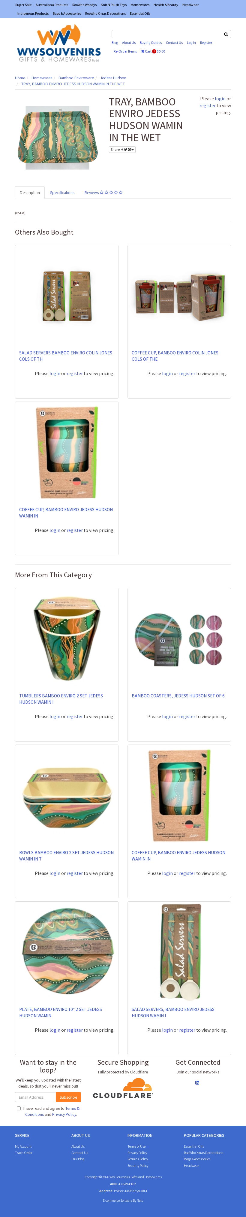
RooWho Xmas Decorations (105, 13)
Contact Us (174, 42)
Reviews (92, 192)
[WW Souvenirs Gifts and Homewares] (59, 42)
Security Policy (138, 1165)
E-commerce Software (117, 1200)
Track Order (23, 1152)
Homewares (140, 4)
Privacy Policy (64, 1114)
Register (206, 42)
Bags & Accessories (67, 13)
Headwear (190, 4)
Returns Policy (138, 1159)
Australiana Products (52, 4)
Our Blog (77, 1159)
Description (30, 192)
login (220, 99)
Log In (191, 42)
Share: (116, 149)
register (208, 105)
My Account (23, 1146)
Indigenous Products (33, 13)
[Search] (226, 34)
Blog (115, 42)
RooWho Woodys (84, 4)
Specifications (62, 192)
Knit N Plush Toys (114, 4)
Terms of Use (137, 1146)
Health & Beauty (166, 4)
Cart (154, 51)
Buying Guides (151, 42)
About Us (129, 42)
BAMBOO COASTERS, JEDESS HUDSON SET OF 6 (178, 696)
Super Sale (23, 4)
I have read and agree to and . (51, 1111)
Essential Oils (140, 13)
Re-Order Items (125, 51)
